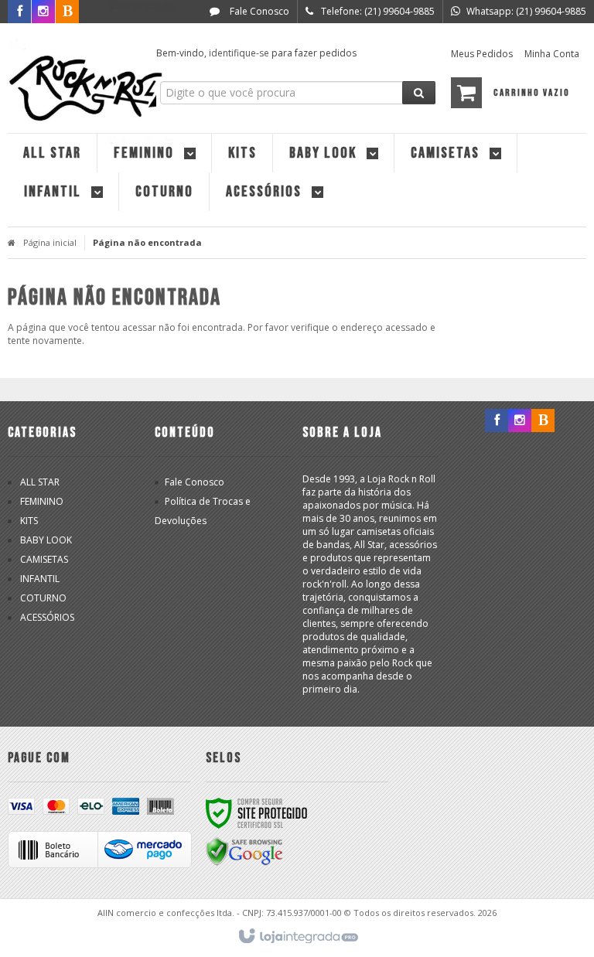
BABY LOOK (46, 540)
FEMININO (41, 501)
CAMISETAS (44, 559)
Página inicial (50, 242)
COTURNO (43, 598)
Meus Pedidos (482, 53)
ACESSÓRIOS (47, 617)
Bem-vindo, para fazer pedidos (256, 53)
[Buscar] (418, 92)
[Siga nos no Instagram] (519, 420)
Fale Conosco (258, 11)
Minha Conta (551, 53)
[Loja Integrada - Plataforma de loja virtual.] (297, 937)
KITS (29, 520)
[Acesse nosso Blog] (543, 420)
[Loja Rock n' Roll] (74, 74)
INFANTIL (40, 578)
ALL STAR (40, 482)
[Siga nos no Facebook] (496, 420)
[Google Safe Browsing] (244, 850)
